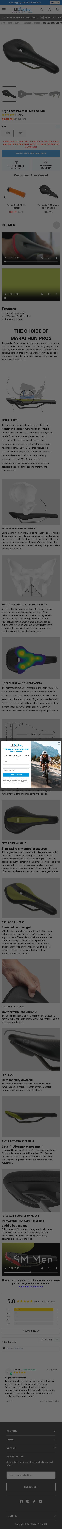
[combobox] (15, 770)
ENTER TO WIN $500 (16, 774)
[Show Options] (28, 770)
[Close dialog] (59, 743)
